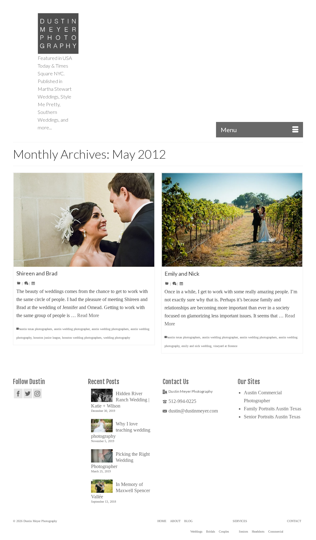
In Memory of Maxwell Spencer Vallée (120, 490)
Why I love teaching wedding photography (120, 430)
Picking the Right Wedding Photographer (120, 460)
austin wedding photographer (72, 329)
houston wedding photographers (82, 337)
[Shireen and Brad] (84, 220)
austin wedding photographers (110, 329)
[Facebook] (18, 393)
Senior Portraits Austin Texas (272, 416)
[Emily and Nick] (232, 220)
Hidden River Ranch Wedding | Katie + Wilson (120, 399)
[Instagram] (37, 393)
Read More (88, 315)
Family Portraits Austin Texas (272, 408)
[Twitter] (27, 393)
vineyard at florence (225, 346)
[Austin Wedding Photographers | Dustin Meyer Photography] (58, 33)
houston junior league (46, 337)
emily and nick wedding (196, 346)
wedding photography (116, 337)
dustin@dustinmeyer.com (193, 410)
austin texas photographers (35, 329)
